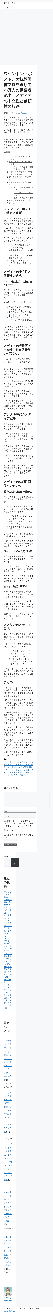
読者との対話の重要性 (23, 198)
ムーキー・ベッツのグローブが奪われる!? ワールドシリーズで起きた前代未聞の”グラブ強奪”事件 (18, 764)
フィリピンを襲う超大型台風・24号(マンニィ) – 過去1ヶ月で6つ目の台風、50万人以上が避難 (8, 1162)
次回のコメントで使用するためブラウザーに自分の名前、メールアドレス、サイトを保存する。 (18, 823)
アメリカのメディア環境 (19, 200)
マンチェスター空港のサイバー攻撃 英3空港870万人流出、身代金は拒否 (8, 902)
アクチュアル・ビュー (13, 3)
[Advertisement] (26, 37)
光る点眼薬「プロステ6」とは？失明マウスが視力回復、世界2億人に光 (8, 925)
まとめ (12, 203)
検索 (6, 857)
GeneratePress (9, 1311)
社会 (8, 759)
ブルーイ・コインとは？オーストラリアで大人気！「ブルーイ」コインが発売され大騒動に (18, 772)
